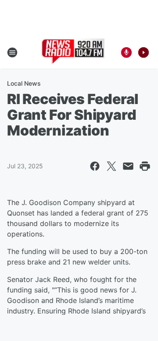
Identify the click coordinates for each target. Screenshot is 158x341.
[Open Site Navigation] (12, 52)
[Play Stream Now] (143, 52)
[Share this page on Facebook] (95, 166)
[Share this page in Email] (128, 166)
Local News (24, 83)
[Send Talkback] (126, 52)
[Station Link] (73, 52)
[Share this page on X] (111, 166)
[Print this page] (145, 166)
